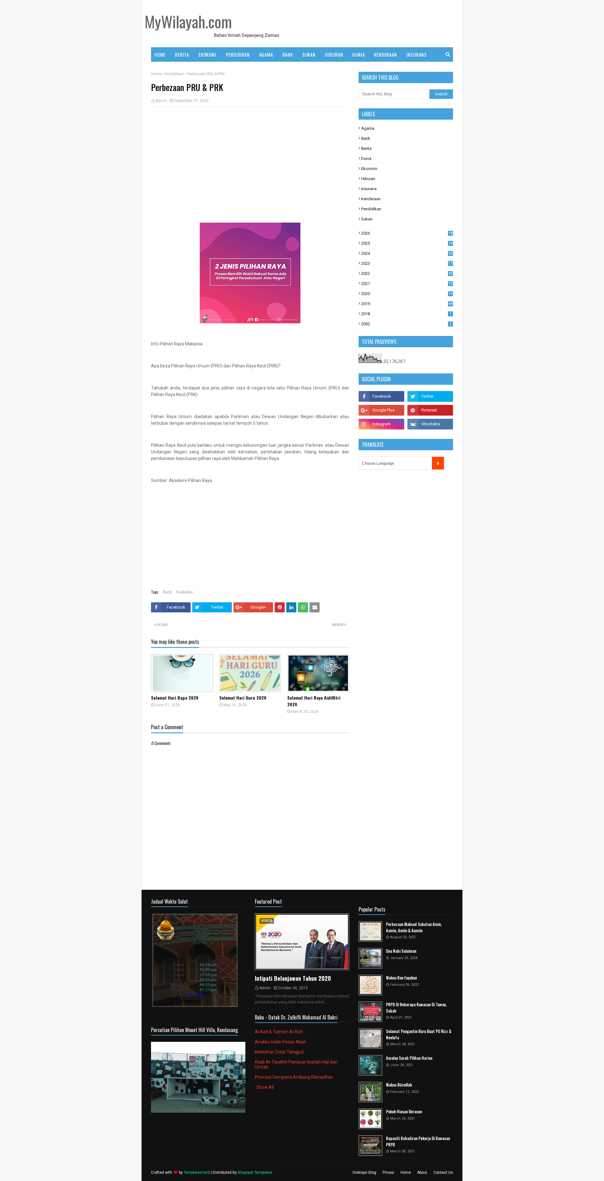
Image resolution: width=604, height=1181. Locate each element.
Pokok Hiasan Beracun (404, 1112)
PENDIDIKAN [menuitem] (238, 54)
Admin (161, 101)
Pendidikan (174, 74)
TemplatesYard (197, 1172)
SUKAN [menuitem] (309, 54)
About (422, 1172)
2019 (406, 303)
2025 (406, 243)
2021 (406, 283)
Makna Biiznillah (399, 1085)
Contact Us (443, 1172)
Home (156, 74)
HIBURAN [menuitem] (334, 54)
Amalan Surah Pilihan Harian (409, 1058)
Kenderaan (371, 198)
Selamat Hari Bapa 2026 (175, 697)
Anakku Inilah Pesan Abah (280, 1041)
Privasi (388, 1172)
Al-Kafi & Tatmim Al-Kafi (279, 1031)
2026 (406, 233)
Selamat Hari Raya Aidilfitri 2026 (313, 700)
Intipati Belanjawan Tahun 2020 (293, 978)
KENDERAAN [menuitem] (385, 54)
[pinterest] (430, 410)
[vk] (430, 424)
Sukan (366, 219)
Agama (367, 128)
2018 (406, 313)
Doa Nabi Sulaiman (401, 951)
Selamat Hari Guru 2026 (242, 697)
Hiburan (368, 178)
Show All (265, 1087)
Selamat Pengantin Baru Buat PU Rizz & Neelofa (418, 1034)
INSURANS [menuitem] (416, 54)
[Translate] (438, 463)
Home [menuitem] (159, 54)
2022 (406, 273)
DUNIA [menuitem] (358, 54)
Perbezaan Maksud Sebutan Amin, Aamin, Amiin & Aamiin (414, 927)
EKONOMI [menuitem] (207, 54)
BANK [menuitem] (287, 54)
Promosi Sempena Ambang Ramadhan (294, 1077)
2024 (406, 253)
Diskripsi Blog (364, 1172)
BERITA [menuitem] (182, 54)
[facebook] (381, 396)
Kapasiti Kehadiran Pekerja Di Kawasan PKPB (418, 1141)
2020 (406, 293)
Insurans (369, 188)
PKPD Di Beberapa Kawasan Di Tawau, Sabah (416, 1008)
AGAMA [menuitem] (266, 54)
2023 (406, 263)
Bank (365, 138)
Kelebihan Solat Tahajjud (279, 1051)
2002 (406, 323)
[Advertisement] (250, 157)
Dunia (366, 158)
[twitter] (430, 396)
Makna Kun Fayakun (401, 978)
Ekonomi (369, 168)
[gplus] (381, 410)
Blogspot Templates (255, 1172)
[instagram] (381, 424)
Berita (167, 591)
